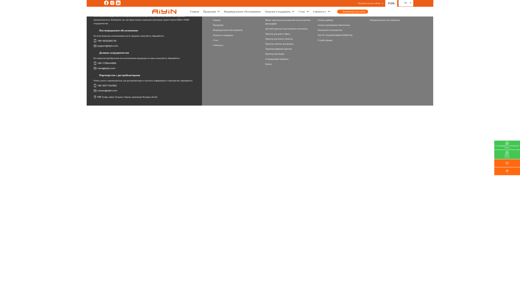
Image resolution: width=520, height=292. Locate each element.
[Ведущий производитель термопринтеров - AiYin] (164, 11)
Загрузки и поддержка (277, 11)
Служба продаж (325, 40)
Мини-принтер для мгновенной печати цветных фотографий (288, 22)
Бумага (268, 64)
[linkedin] (118, 3)
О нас (302, 11)
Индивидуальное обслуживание (242, 11)
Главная (194, 11)
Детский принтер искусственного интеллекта (286, 28)
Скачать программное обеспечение (334, 25)
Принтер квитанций (274, 53)
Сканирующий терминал (276, 59)
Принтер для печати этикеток (279, 38)
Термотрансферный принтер (278, 48)
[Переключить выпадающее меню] (218, 11)
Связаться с (319, 11)
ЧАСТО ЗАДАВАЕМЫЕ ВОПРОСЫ (335, 35)
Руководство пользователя (330, 30)
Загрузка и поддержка (223, 35)
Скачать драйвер (325, 20)
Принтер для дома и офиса (277, 33)
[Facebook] (106, 3)
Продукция (209, 11)
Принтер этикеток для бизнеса (279, 43)
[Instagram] (112, 3)
